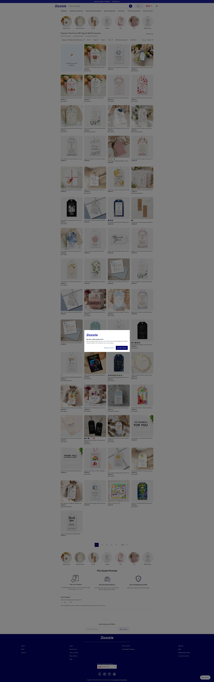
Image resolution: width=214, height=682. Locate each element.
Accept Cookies (121, 348)
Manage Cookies (109, 348)
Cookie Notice (107, 341)
